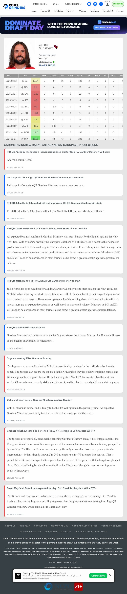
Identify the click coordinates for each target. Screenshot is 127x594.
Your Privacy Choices (85, 526)
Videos (82, 11)
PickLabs (58, 11)
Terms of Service (112, 526)
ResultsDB (108, 11)
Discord (120, 11)
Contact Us (40, 526)
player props (47, 65)
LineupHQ (45, 11)
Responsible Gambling (58, 532)
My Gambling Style (31, 532)
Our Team (25, 526)
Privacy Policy (59, 526)
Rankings (94, 11)
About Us (10, 526)
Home (34, 11)
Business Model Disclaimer (91, 532)
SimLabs (71, 11)
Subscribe (118, 4)
